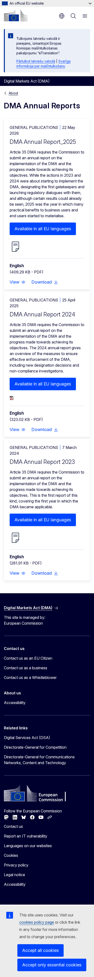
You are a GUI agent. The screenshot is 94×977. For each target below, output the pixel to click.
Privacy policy (16, 865)
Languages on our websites (28, 845)
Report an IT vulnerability (25, 836)
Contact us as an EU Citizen (28, 658)
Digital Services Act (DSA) (27, 737)
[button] (18, 282)
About (13, 93)
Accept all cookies (40, 950)
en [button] (61, 16)
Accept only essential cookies (51, 964)
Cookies (11, 855)
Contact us (13, 826)
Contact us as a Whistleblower (30, 677)
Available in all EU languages (42, 228)
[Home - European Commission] (15, 15)
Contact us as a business (25, 667)
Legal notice (14, 874)
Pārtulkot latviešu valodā (35, 61)
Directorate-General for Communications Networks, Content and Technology (39, 759)
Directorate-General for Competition (35, 747)
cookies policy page (36, 922)
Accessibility (15, 702)
